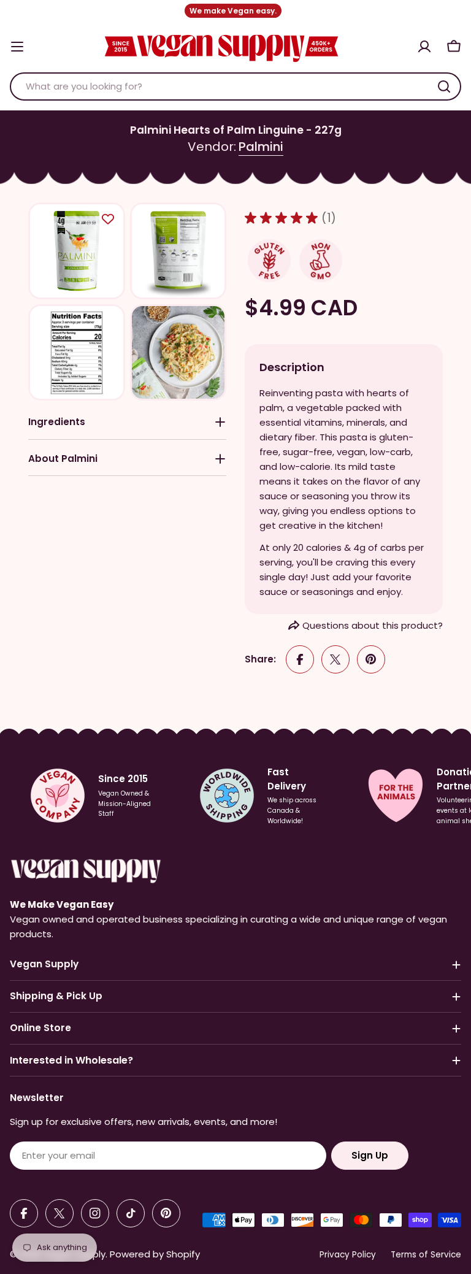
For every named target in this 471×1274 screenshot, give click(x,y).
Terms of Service (426, 1255)
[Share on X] (335, 659)
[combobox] (235, 86)
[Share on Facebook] (300, 659)
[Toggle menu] (17, 46)
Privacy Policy (348, 1255)
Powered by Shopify (155, 1254)
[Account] (424, 46)
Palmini (261, 146)
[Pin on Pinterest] (371, 659)
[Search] (444, 86)
